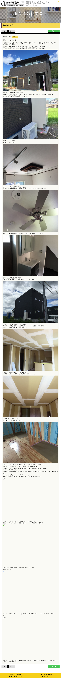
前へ (11, 31)
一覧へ (53, 31)
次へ (5, 31)
